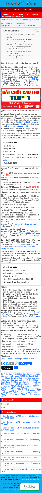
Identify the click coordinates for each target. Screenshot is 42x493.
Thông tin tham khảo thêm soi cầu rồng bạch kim (22, 57)
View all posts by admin (10, 359)
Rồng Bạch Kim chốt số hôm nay (19, 381)
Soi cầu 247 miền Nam (14, 384)
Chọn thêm (28, 9)
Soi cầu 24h (6, 390)
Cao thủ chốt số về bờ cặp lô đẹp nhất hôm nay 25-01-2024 (20, 41)
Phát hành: (5, 24)
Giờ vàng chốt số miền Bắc (21, 380)
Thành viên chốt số (18, 24)
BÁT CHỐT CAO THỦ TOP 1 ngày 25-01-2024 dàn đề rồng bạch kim (21, 45)
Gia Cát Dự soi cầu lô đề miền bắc (22, 26)
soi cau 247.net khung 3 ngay (26, 388)
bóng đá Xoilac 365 (29, 479)
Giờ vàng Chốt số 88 (19, 378)
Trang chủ (5, 9)
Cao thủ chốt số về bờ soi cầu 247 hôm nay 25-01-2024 (20, 20)
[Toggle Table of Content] (36, 31)
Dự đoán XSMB (27, 359)
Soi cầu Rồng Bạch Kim (23, 394)
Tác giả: (4, 26)
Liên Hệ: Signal (29, 487)
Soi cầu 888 (16, 390)
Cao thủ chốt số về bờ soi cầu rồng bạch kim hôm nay (20, 35)
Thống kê (16, 9)
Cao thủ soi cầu (18, 14)
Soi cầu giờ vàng (20, 392)
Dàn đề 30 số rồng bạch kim (21, 49)
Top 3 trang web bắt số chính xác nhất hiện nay (20, 53)
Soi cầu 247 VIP (7, 388)
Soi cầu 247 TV (32, 386)
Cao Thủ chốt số (15, 374)
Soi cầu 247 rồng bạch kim (15, 386)
